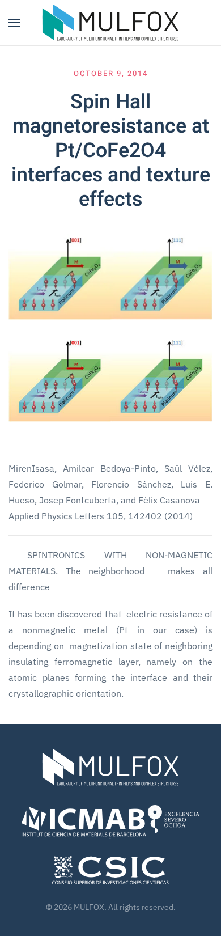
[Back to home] (110, 22)
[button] (14, 22)
